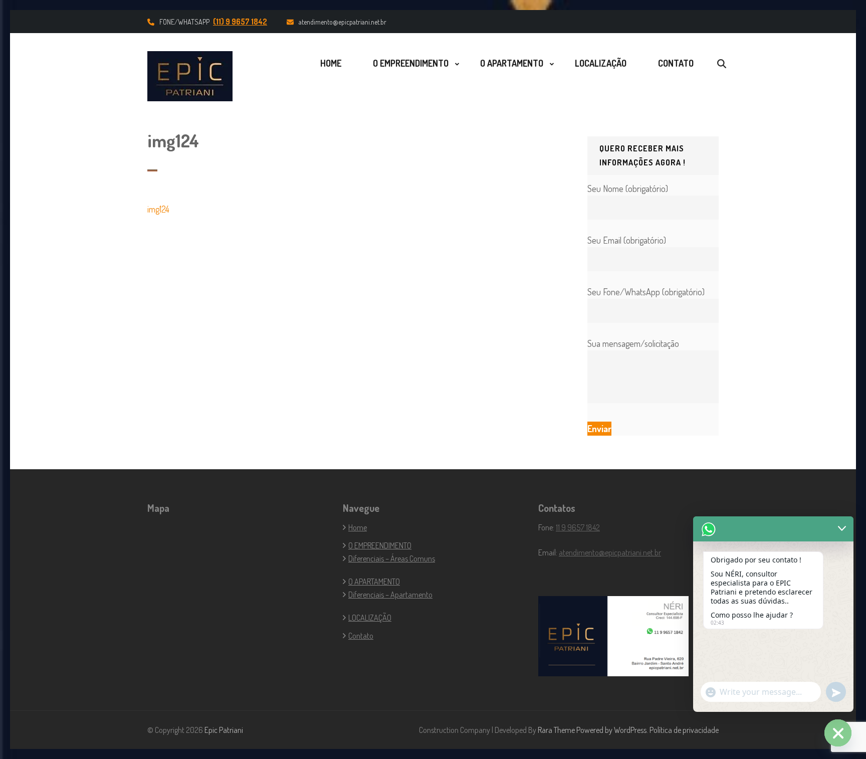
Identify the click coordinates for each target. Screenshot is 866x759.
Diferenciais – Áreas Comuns (391, 558)
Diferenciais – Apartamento (390, 595)
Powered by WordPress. (612, 730)
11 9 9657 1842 (578, 527)
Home (330, 63)
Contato (676, 63)
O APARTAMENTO (511, 63)
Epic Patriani (223, 730)
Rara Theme (556, 730)
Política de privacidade (684, 730)
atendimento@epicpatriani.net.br (342, 22)
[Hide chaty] (837, 732)
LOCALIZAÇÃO (600, 63)
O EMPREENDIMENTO (411, 63)
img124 (158, 209)
